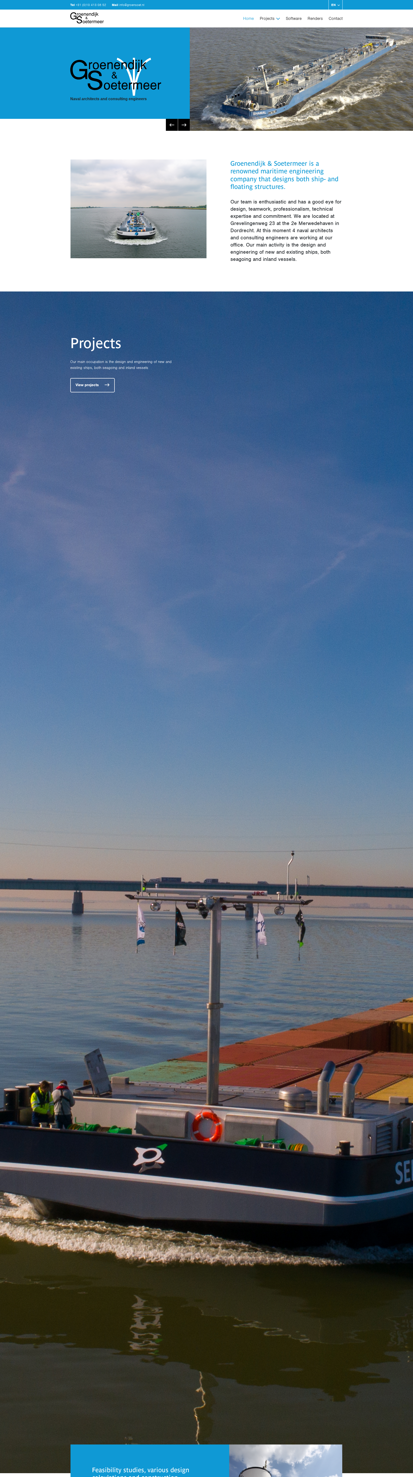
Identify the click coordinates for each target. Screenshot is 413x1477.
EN (333, 5)
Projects (267, 18)
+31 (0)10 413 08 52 (91, 5)
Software (294, 18)
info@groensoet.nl (131, 5)
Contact (336, 18)
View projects (88, 385)
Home (248, 18)
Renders (315, 18)
